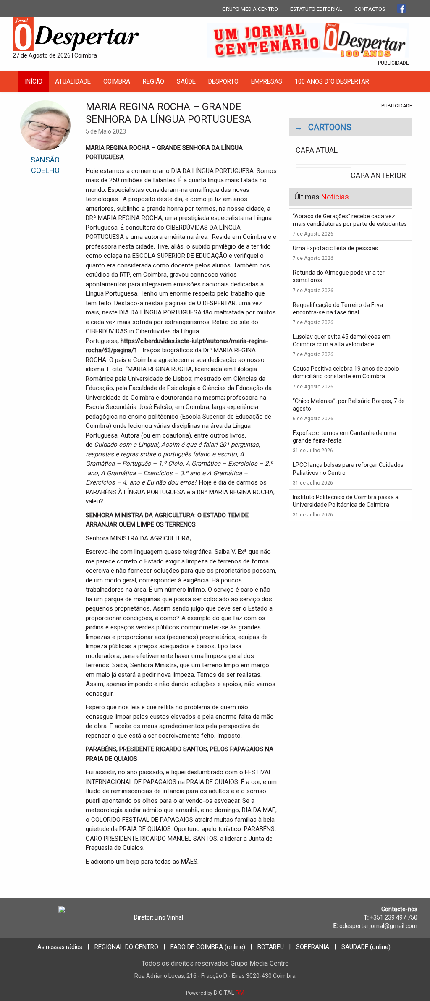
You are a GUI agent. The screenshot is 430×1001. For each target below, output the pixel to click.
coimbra (116, 81)
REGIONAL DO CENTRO (126, 947)
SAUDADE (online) (366, 947)
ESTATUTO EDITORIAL (316, 9)
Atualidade (73, 81)
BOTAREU (270, 947)
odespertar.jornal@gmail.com (378, 925)
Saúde (186, 81)
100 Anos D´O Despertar (332, 81)
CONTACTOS (369, 9)
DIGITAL (215, 992)
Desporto (223, 81)
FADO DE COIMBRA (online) (207, 947)
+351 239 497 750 (393, 917)
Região (153, 81)
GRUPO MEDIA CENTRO (250, 9)
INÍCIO (33, 81)
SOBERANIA (312, 947)
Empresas (266, 81)
